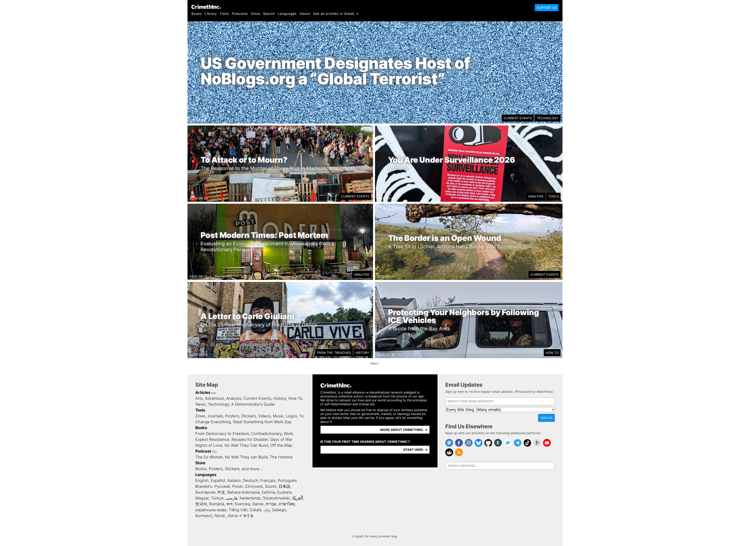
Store (255, 14)
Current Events (518, 118)
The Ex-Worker (209, 457)
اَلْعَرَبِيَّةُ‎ (297, 498)
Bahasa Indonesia (243, 492)
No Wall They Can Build (246, 445)
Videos (264, 416)
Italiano (234, 480)
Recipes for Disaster (249, 439)
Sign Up (546, 418)
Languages (287, 14)
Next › (375, 363)
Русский (222, 486)
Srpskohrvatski (276, 498)
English (202, 480)
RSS (213, 393)
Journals (215, 416)
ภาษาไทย (287, 504)
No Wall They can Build (246, 457)
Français (268, 480)
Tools (224, 14)
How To (552, 353)
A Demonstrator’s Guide (253, 404)
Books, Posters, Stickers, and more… (228, 468)
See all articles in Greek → (336, 14)
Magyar (202, 498)
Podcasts (240, 14)
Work (288, 433)
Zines (200, 416)
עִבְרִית (271, 504)
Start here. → (415, 450)
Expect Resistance (212, 439)
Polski (237, 486)
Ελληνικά (254, 486)
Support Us (546, 8)
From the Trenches (334, 353)
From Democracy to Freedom (222, 433)
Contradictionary (266, 433)
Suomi (270, 486)
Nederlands (250, 498)
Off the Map (281, 445)
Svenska (242, 504)
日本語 (284, 486)
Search (269, 14)
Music (278, 416)
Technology (548, 118)
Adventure (214, 398)
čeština (268, 492)
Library (211, 14)
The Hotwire (281, 457)
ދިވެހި (266, 509)
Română (216, 504)
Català (255, 509)
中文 (221, 492)
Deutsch (250, 480)
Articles (202, 392)
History (362, 353)
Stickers (248, 416)
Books (196, 14)
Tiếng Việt (238, 509)
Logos (291, 416)
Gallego (279, 509)
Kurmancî (203, 515)
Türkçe (217, 498)
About (305, 14)
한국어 (201, 504)
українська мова (210, 509)
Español (218, 480)
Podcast (203, 451)
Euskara (284, 492)
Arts (199, 398)
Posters (232, 416)
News (200, 404)
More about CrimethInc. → (404, 430)
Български (205, 492)
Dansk (258, 504)
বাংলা (229, 504)
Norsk (219, 515)
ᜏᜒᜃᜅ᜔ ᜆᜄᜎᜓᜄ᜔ (240, 515)
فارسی (232, 498)
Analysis (535, 196)
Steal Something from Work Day (262, 422)
